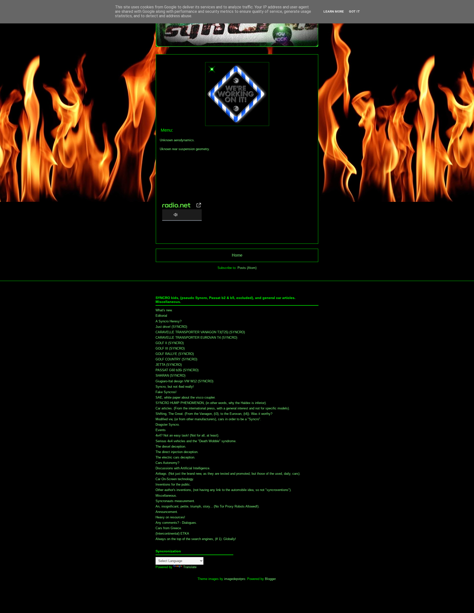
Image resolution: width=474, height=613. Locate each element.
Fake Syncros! (166, 392)
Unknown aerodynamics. (177, 140)
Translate (190, 567)
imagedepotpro (234, 579)
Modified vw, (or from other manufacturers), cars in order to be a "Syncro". (208, 419)
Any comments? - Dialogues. (176, 523)
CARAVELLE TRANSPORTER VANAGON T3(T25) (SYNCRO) (200, 332)
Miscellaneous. (166, 495)
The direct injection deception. (177, 452)
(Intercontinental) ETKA (172, 533)
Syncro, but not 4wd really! (175, 386)
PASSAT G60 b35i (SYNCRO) (177, 370)
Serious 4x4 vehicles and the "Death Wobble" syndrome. (196, 441)
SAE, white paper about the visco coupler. (186, 397)
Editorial (161, 315)
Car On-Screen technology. (175, 479)
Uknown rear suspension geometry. (185, 149)
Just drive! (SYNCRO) (171, 327)
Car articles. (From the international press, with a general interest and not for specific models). (223, 408)
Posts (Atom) (247, 268)
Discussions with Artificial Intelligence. (183, 468)
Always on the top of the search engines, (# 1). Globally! (196, 539)
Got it (354, 11)
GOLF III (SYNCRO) (170, 348)
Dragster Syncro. (168, 424)
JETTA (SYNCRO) (169, 365)
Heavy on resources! (170, 517)
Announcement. (167, 512)
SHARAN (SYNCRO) (170, 375)
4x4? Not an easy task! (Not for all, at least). (187, 435)
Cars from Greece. (169, 528)
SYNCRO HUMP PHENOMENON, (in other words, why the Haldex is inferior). (211, 403)
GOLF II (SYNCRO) (170, 343)
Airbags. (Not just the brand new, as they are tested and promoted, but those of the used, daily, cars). (228, 473)
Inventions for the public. (173, 484)
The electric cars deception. (175, 457)
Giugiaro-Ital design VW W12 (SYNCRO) (184, 381)
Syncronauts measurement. (175, 501)
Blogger (270, 579)
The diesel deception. (171, 446)
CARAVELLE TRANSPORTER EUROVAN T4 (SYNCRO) (196, 337)
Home (237, 255)
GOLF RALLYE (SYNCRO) (175, 354)
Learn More (333, 11)
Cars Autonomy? (167, 463)
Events (161, 430)
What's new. (164, 310)
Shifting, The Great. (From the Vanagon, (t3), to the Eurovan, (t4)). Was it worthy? (214, 414)
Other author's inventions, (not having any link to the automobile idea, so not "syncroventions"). (224, 490)
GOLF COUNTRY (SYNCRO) (176, 359)
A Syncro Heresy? (168, 321)
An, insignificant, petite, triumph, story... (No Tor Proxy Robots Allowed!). (207, 506)
